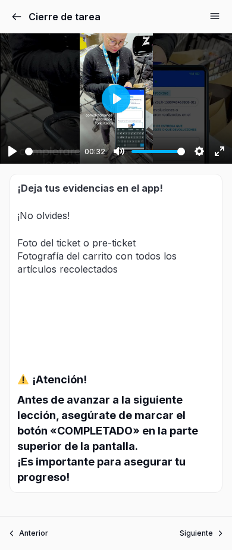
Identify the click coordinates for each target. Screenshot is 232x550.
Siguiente (196, 533)
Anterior (33, 533)
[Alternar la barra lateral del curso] (214, 16)
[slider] (52, 151)
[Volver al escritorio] (16, 16)
